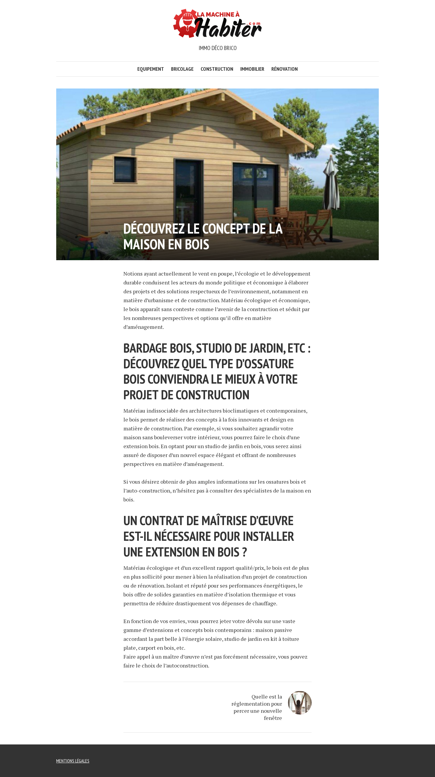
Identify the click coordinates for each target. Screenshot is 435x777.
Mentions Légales (72, 761)
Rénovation (284, 68)
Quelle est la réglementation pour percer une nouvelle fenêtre (256, 707)
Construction (217, 68)
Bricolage (182, 68)
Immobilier (252, 68)
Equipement (150, 68)
